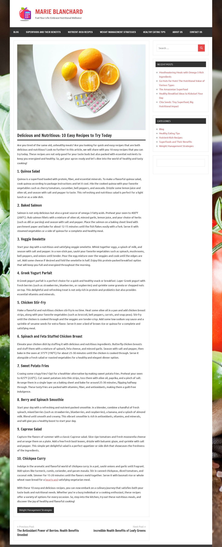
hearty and (51, 479)
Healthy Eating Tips (154, 32)
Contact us (196, 32)
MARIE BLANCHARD (59, 11)
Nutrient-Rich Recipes (80, 32)
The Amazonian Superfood (173, 89)
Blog (16, 32)
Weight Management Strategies (118, 32)
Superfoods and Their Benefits (43, 32)
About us (178, 32)
